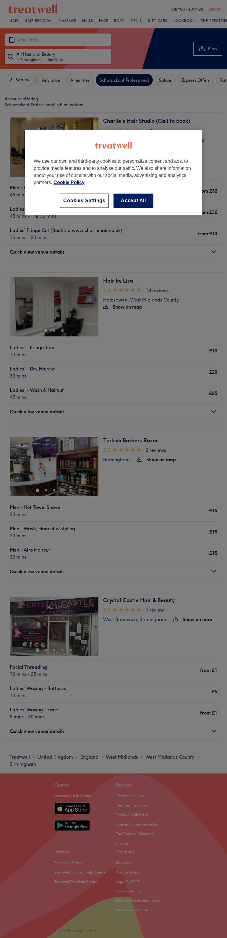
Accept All (133, 200)
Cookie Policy (69, 182)
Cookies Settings (84, 200)
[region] (113, 172)
